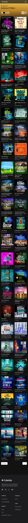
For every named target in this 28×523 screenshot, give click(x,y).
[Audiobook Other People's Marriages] (21, 167)
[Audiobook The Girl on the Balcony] (21, 433)
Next (25, 463)
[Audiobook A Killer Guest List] (7, 258)
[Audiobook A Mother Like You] (7, 113)
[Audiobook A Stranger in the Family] (21, 223)
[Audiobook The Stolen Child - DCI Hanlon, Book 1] (7, 22)
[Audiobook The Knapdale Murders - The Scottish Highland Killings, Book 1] (7, 204)
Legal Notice (18, 509)
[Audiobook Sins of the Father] (21, 186)
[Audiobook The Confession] (7, 293)
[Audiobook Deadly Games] (21, 311)
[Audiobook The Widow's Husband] (21, 382)
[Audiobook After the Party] (21, 416)
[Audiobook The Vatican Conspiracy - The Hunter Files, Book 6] (21, 240)
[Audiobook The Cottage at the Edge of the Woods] (7, 167)
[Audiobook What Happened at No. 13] (21, 95)
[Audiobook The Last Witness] (7, 275)
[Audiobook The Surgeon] (7, 365)
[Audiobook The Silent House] (21, 365)
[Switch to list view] (25, 12)
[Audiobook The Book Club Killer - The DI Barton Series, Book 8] (7, 328)
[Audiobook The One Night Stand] (21, 258)
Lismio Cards (4, 499)
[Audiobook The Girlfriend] (7, 149)
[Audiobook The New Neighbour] (7, 240)
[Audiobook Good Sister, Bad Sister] (21, 113)
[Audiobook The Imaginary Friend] (21, 275)
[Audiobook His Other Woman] (7, 347)
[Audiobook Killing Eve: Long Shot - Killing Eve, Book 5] (21, 347)
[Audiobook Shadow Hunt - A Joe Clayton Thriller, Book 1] (21, 130)
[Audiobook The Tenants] (21, 399)
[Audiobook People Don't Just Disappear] (21, 293)
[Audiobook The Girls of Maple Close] (21, 76)
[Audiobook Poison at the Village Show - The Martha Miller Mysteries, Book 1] (21, 22)
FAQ (2, 512)
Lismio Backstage (5, 501)
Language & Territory (6, 515)
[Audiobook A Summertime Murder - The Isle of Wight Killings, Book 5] (7, 186)
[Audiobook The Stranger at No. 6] (7, 382)
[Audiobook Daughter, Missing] (7, 416)
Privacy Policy (18, 506)
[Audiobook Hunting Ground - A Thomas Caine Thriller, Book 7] (7, 130)
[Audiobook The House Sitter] (21, 451)
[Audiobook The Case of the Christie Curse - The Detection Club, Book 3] (21, 149)
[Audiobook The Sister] (7, 311)
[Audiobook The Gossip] (7, 223)
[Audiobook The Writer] (7, 451)
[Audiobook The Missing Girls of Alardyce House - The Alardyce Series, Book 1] (21, 204)
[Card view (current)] (22, 12)
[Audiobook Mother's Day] (21, 41)
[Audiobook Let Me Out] (7, 399)
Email (3, 509)
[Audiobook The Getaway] (7, 433)
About (16, 499)
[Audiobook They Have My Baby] (7, 41)
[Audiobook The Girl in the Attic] (7, 95)
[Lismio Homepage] (4, 1)
